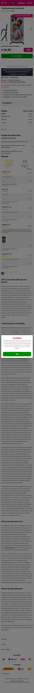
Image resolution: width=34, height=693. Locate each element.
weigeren (17, 348)
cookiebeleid (27, 345)
